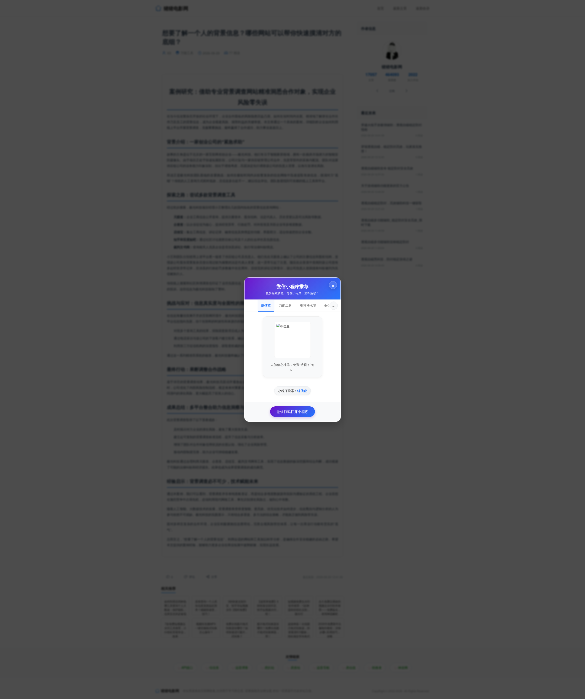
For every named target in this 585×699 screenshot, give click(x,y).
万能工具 (285, 305)
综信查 (266, 305)
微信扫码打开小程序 (292, 411)
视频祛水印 (308, 305)
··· (334, 305)
